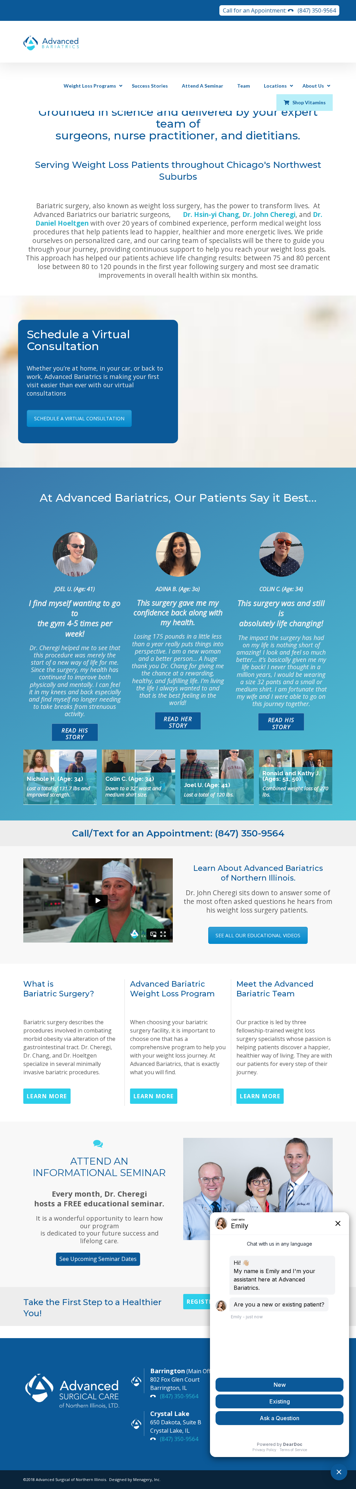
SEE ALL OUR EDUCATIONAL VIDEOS (258, 935)
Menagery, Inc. (147, 1479)
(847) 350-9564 (317, 10)
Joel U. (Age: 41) (207, 785)
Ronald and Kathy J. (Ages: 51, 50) (291, 776)
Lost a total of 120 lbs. (209, 794)
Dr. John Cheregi (269, 214)
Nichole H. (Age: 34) (55, 779)
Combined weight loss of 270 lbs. (295, 791)
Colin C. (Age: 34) (129, 779)
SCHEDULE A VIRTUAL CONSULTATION (79, 418)
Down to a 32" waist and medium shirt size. (133, 791)
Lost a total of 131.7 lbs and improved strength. (58, 791)
